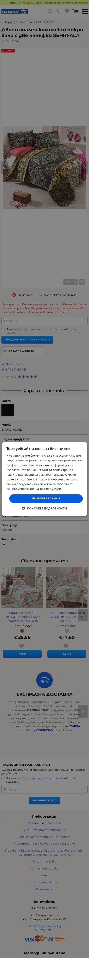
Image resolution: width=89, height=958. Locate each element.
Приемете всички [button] (46, 498)
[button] (44, 508)
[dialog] (44, 479)
